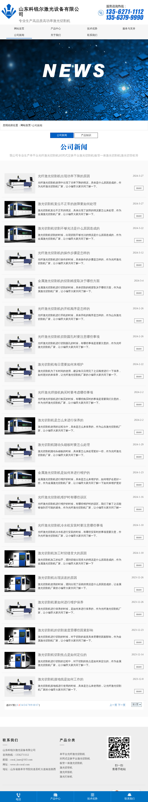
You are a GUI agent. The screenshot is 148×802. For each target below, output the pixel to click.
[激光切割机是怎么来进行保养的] (20, 425)
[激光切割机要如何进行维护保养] (20, 609)
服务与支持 (129, 28)
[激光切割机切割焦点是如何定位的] (20, 660)
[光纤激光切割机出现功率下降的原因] (20, 183)
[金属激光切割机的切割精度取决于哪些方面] (20, 288)
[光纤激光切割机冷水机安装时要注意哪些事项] (20, 532)
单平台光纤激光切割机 (72, 754)
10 (34, 705)
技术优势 (92, 28)
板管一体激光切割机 (71, 763)
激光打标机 (66, 776)
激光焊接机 (66, 772)
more (139, 188)
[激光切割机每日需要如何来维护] (20, 371)
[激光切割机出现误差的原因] (20, 583)
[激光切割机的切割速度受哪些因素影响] (20, 635)
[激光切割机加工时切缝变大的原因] (20, 558)
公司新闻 (19, 35)
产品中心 (56, 28)
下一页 (121, 705)
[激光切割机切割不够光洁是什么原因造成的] (20, 234)
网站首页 (19, 28)
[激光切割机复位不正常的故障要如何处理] (20, 209)
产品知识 (86, 135)
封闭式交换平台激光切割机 (75, 758)
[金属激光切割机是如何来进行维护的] (20, 478)
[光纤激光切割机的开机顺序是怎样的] (20, 315)
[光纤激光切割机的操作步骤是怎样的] (20, 260)
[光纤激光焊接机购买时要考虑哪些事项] (20, 399)
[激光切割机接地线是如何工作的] (20, 686)
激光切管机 (66, 767)
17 (37, 705)
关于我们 (56, 35)
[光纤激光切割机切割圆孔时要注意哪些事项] (20, 343)
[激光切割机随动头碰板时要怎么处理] (20, 452)
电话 (18, 799)
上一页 (113, 705)
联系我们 (92, 35)
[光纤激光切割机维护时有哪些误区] (20, 504)
